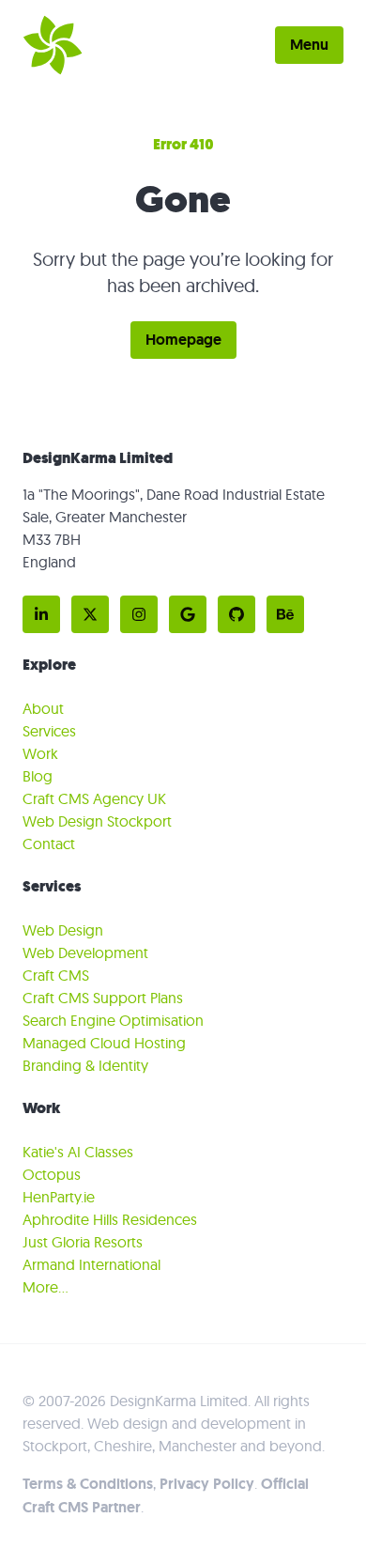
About (43, 708)
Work (40, 753)
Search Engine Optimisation (113, 1020)
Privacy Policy (207, 1484)
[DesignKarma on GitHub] (236, 614)
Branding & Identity (85, 1065)
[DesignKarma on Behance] (285, 614)
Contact (49, 843)
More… (46, 1287)
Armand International (91, 1264)
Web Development (85, 952)
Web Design (63, 930)
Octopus (52, 1174)
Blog (38, 776)
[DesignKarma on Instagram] (139, 614)
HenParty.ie (59, 1196)
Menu (309, 44)
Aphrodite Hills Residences (110, 1219)
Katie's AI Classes (78, 1151)
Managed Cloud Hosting (104, 1042)
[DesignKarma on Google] (187, 614)
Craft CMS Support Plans (103, 997)
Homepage (183, 339)
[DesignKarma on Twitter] (90, 614)
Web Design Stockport (97, 821)
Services (49, 730)
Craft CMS (56, 975)
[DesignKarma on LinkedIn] (41, 614)
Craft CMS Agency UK (94, 798)
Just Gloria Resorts (83, 1241)
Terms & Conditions (88, 1484)
